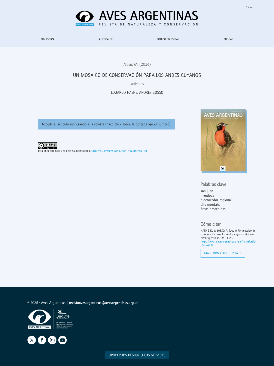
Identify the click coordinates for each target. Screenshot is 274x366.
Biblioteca (47, 39)
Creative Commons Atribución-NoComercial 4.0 (119, 151)
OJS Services (154, 355)
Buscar (228, 39)
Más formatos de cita (221, 253)
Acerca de (106, 39)
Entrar (249, 7)
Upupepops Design (124, 355)
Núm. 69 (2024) (137, 64)
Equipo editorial (168, 39)
